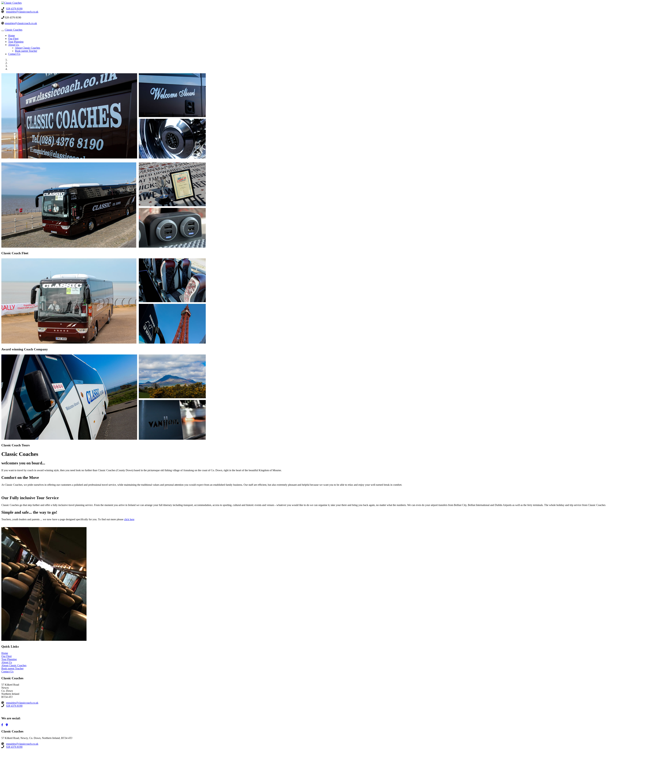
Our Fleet (13, 38)
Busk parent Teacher (26, 50)
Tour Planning (16, 41)
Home (11, 35)
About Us (6, 662)
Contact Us (14, 53)
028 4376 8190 (14, 8)
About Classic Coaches (27, 47)
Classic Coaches (13, 29)
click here (129, 519)
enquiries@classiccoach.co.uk (22, 11)
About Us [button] (13, 44)
